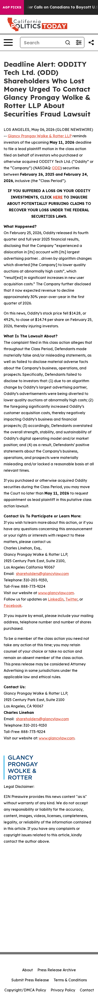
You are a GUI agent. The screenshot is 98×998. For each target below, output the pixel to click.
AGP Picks (12, 7)
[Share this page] (91, 42)
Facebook (13, 605)
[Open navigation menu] (8, 42)
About (27, 970)
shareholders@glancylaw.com (42, 573)
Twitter (71, 599)
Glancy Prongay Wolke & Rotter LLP (40, 136)
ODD (56, 168)
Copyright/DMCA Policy (25, 990)
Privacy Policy (63, 990)
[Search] (67, 42)
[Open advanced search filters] (78, 42)
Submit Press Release (30, 980)
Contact (87, 990)
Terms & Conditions (70, 980)
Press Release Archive (56, 970)
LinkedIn (56, 599)
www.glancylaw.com (56, 592)
